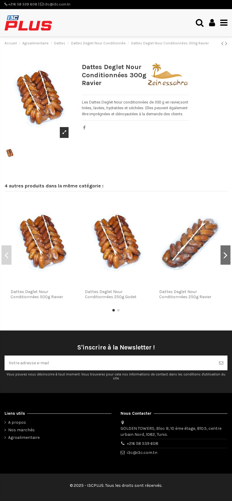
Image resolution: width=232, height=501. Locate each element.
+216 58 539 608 (142, 443)
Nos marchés (21, 429)
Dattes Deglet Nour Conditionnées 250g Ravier (185, 294)
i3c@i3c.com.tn (142, 452)
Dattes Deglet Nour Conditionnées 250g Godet (111, 294)
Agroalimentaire (24, 437)
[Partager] (84, 127)
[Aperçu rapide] (71, 207)
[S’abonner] (221, 363)
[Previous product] (223, 43)
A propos (17, 422)
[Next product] (226, 43)
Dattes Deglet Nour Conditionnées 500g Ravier (37, 294)
